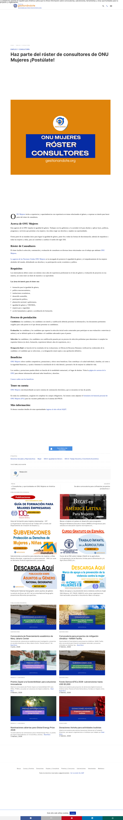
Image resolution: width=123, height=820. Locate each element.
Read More (14, 645)
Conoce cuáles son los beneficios (22, 379)
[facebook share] (30, 818)
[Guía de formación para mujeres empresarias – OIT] (34, 506)
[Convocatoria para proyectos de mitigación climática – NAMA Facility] (82, 617)
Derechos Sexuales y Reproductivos (23, 459)
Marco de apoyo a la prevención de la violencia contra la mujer (83, 591)
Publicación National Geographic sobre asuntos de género (32, 591)
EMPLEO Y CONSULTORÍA (23, 45)
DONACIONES (63, 723)
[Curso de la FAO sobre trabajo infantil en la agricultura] (83, 541)
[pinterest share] (72, 818)
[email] (51, 818)
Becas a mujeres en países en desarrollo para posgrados (80, 521)
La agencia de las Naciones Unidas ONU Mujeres (28, 259)
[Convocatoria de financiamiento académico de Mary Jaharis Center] (33, 617)
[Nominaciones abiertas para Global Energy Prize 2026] (33, 708)
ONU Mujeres (21, 214)
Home (12, 45)
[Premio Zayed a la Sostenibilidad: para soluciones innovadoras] (33, 662)
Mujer (40, 459)
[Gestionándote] (27, 6)
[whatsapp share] (113, 818)
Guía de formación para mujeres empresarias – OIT (29, 521)
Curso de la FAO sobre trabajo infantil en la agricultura (79, 556)
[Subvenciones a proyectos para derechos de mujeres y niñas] (34, 541)
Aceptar (73, 813)
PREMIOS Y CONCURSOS (18, 677)
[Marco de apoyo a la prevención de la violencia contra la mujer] (83, 576)
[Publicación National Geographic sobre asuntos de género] (34, 576)
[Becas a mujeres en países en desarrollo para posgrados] (83, 506)
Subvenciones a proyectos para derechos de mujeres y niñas (33, 556)
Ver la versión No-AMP (77, 773)
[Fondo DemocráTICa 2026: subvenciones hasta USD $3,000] (82, 662)
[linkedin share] (92, 818)
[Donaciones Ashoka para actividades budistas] (82, 708)
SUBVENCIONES (15, 631)
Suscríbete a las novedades (62, 449)
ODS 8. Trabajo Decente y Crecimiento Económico (82, 459)
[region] (61, 25)
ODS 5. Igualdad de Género (53, 459)
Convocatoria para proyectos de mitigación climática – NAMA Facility (78, 637)
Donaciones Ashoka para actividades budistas (80, 727)
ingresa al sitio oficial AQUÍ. (56, 409)
